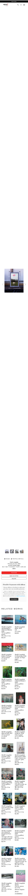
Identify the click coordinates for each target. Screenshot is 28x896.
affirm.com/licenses (20, 596)
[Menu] (24, 5)
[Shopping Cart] (21, 5)
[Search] (18, 5)
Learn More (14, 599)
